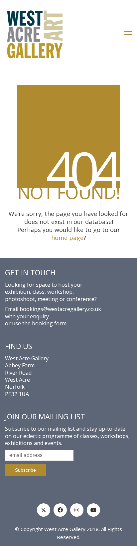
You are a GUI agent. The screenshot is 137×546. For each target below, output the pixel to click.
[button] (128, 34)
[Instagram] (76, 510)
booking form (49, 323)
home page (67, 238)
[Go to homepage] (35, 34)
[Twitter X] (43, 510)
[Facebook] (60, 510)
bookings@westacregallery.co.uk (60, 309)
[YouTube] (93, 510)
